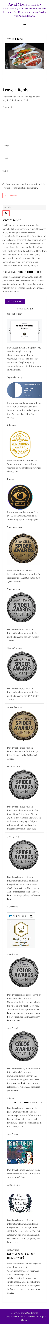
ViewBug (11, 358)
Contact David (15, 301)
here (30, 825)
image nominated (19, 1083)
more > (34, 265)
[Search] (6, 213)
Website (6, 171)
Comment (7, 107)
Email (6, 158)
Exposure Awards (22, 1115)
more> (17, 291)
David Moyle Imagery (24, 4)
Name (5, 145)
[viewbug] (20, 444)
